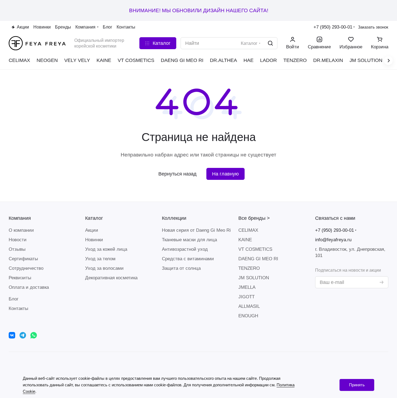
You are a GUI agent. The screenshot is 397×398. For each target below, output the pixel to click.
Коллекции (174, 218)
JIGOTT (246, 296)
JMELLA (246, 287)
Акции (91, 230)
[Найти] (270, 43)
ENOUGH (248, 315)
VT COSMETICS (255, 249)
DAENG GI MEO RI (258, 258)
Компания (20, 218)
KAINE (245, 239)
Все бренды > (254, 218)
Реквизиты (20, 277)
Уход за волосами (104, 268)
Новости (18, 239)
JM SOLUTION (253, 277)
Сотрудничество (26, 268)
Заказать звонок (373, 27)
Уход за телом (100, 258)
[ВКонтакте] (12, 335)
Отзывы (17, 249)
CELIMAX (248, 230)
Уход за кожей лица (106, 249)
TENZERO (249, 268)
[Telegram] (23, 335)
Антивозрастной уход (185, 249)
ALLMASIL (249, 306)
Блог (13, 299)
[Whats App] (33, 335)
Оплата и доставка (29, 287)
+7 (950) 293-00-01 (332, 27)
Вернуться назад (177, 174)
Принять (357, 385)
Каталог (94, 218)
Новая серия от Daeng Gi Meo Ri (196, 230)
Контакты (18, 308)
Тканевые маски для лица (189, 239)
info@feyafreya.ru (333, 239)
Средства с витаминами (188, 258)
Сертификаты (23, 258)
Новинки (94, 239)
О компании (21, 230)
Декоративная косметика (111, 277)
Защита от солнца (181, 268)
